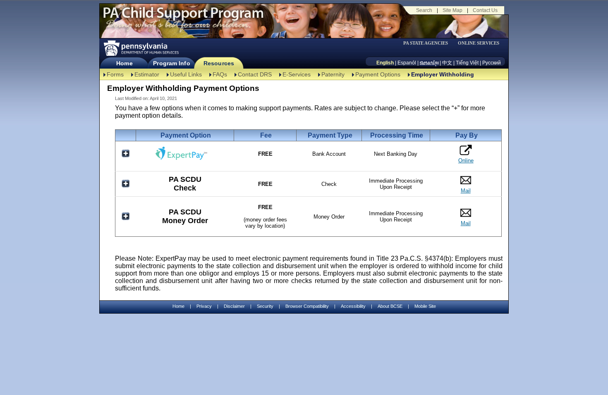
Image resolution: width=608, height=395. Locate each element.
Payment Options (377, 74)
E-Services (296, 74)
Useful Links (186, 74)
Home (124, 63)
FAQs (220, 74)
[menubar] (428, 43)
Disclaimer (234, 306)
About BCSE (390, 306)
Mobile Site (425, 306)
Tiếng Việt (467, 63)
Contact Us (485, 10)
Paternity (333, 74)
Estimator (146, 74)
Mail (466, 191)
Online (466, 160)
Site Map (452, 10)
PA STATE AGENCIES (425, 43)
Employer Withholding (442, 74)
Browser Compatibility (307, 306)
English (385, 63)
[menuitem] (428, 43)
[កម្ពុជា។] (429, 63)
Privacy (204, 306)
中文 (447, 63)
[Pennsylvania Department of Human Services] (140, 48)
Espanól (406, 63)
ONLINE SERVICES (478, 43)
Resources (218, 63)
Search (424, 10)
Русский (491, 63)
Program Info (171, 63)
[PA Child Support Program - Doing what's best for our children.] (183, 17)
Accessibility (353, 306)
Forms (115, 74)
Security (265, 306)
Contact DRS (255, 74)
